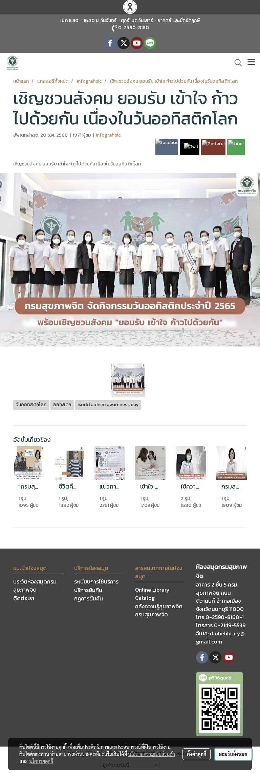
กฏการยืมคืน (88, 598)
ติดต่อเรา (23, 598)
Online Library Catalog (152, 594)
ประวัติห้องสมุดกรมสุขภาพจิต (35, 585)
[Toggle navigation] (251, 62)
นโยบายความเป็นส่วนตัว (151, 754)
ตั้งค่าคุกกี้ (196, 754)
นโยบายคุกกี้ (41, 761)
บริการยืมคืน (88, 590)
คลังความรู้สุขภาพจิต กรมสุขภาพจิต (158, 610)
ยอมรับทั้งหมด (233, 754)
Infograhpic (108, 135)
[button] (236, 62)
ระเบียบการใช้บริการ (96, 581)
